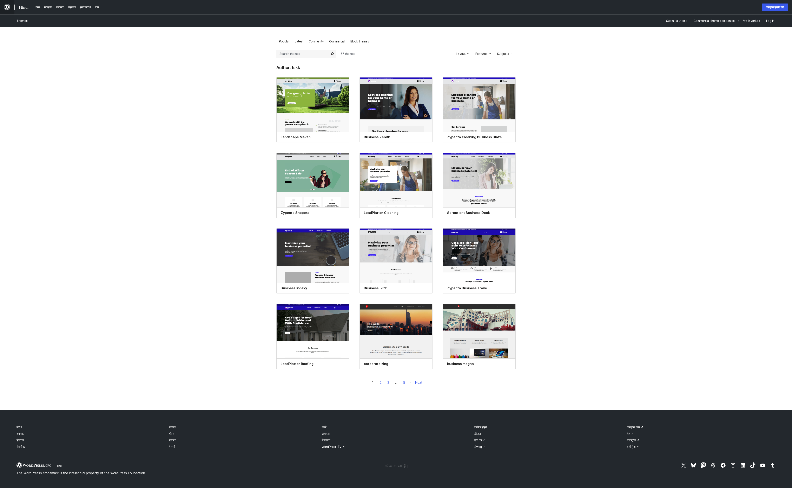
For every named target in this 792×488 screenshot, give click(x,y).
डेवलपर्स (326, 440)
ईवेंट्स (477, 433)
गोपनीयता (21, 446)
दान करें (480, 440)
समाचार (20, 433)
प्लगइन (172, 440)
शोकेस (172, 427)
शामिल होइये (480, 427)
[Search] (332, 54)
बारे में (19, 427)
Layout (461, 53)
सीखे (324, 427)
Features (481, 53)
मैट (630, 433)
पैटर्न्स (172, 446)
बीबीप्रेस (633, 440)
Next (418, 382)
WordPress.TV (333, 446)
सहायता (326, 433)
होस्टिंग (20, 440)
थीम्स (171, 433)
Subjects (503, 53)
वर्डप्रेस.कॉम (635, 427)
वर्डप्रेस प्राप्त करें (775, 7)
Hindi (59, 465)
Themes (22, 20)
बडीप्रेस (633, 446)
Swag (480, 446)
